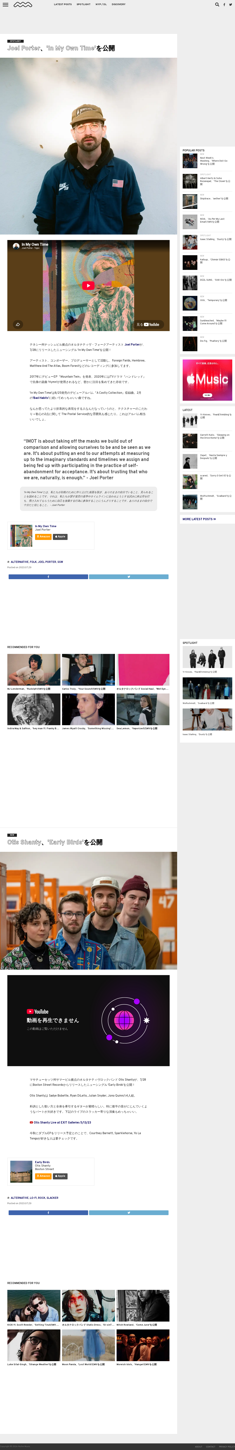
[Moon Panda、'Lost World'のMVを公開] (88, 1360)
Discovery (119, 4)
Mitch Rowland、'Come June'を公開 (137, 1325)
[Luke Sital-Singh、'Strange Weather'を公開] (33, 1360)
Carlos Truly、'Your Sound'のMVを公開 (83, 689)
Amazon (44, 536)
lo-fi (33, 1198)
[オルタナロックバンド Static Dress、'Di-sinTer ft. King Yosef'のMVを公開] (88, 1321)
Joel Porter (132, 345)
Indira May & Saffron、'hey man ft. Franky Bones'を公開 (38, 728)
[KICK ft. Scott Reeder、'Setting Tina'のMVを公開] (33, 1321)
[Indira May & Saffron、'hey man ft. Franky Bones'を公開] (33, 724)
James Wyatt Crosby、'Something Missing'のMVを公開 (93, 728)
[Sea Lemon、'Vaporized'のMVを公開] (143, 724)
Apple (61, 536)
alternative (20, 562)
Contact (210, 1447)
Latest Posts (63, 4)
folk (33, 562)
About (198, 1447)
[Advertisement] (117, 20)
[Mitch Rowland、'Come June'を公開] (143, 1321)
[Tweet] (129, 576)
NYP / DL (101, 4)
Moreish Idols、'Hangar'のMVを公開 (137, 1364)
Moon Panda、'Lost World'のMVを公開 (83, 1364)
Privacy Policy (227, 1447)
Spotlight (84, 4)
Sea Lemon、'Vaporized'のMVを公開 (137, 728)
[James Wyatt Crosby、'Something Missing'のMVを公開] (88, 724)
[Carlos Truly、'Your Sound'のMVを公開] (88, 685)
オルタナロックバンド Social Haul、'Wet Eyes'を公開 (146, 689)
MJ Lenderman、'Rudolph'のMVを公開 (28, 689)
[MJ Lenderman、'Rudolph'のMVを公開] (33, 685)
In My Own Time (45, 526)
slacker (52, 1198)
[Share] (48, 576)
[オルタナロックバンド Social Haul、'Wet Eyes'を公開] (143, 685)
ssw (60, 562)
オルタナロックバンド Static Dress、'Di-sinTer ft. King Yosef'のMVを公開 (103, 1325)
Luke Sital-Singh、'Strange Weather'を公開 (31, 1364)
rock (41, 1198)
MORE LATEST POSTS (198, 519)
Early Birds (42, 1162)
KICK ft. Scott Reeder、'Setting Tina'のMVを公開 (35, 1325)
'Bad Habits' (41, 398)
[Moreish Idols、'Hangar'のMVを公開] (143, 1360)
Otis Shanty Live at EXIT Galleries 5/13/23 (62, 1123)
